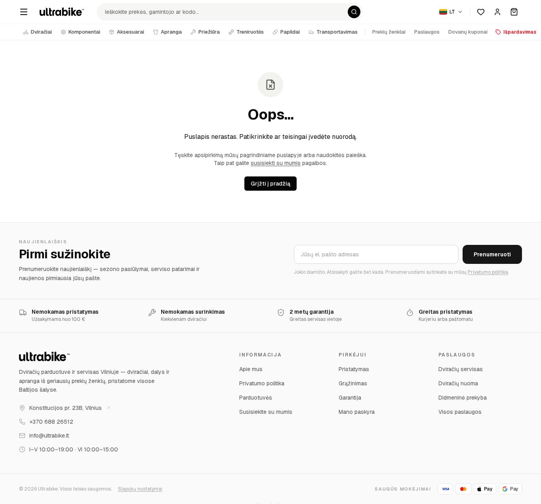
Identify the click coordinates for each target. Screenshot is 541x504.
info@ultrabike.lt (49, 435)
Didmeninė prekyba (462, 397)
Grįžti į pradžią (270, 183)
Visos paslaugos (460, 411)
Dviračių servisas (460, 369)
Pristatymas (354, 369)
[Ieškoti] (354, 12)
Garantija (350, 397)
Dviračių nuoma (458, 383)
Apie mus (251, 369)
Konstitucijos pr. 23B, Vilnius (65, 407)
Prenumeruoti (492, 254)
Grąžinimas (353, 383)
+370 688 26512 (51, 421)
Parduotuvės (255, 397)
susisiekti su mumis (276, 163)
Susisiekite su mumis (265, 411)
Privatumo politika (488, 272)
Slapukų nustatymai (140, 489)
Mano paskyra (357, 411)
